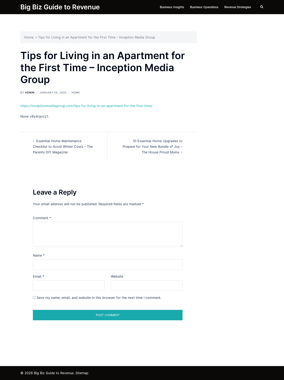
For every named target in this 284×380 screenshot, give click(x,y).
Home (28, 37)
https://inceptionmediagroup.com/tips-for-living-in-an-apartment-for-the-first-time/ (86, 106)
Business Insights (172, 7)
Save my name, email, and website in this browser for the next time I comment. (99, 298)
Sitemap (81, 373)
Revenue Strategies (237, 7)
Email (38, 276)
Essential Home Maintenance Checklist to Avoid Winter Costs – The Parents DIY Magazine (63, 146)
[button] (262, 7)
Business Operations (204, 7)
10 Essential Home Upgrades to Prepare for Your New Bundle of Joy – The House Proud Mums (153, 146)
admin (30, 92)
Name (39, 255)
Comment (42, 218)
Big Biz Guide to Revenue (60, 7)
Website (117, 276)
